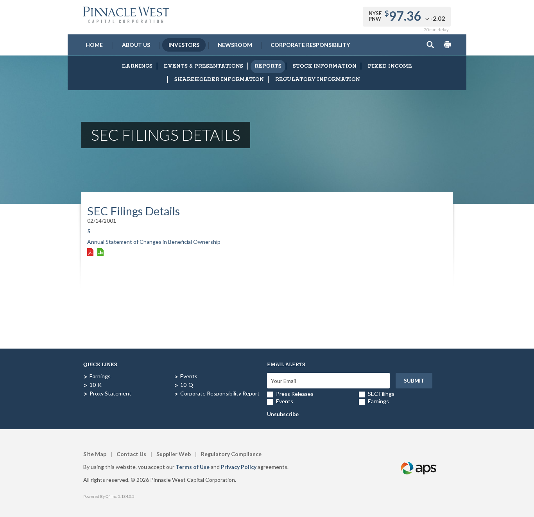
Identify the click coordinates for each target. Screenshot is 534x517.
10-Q (186, 384)
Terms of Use (193, 466)
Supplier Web (173, 454)
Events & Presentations (203, 66)
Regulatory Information (317, 79)
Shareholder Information (219, 79)
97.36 (405, 15)
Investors (183, 44)
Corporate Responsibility (310, 44)
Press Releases (295, 393)
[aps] (419, 459)
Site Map (94, 454)
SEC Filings (381, 393)
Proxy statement (110, 393)
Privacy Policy (238, 466)
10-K (96, 384)
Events (188, 376)
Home (94, 44)
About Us (136, 44)
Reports (267, 66)
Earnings (137, 66)
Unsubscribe (283, 414)
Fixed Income (390, 66)
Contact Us (131, 454)
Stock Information (325, 66)
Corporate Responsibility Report (220, 393)
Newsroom (235, 44)
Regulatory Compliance (231, 454)
